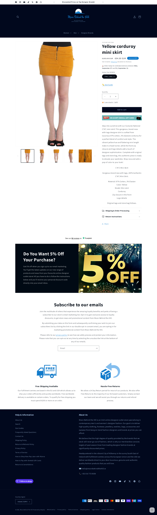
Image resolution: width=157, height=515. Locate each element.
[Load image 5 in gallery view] (85, 156)
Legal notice (95, 509)
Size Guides (19, 428)
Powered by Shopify (39, 510)
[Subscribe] (96, 348)
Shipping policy (85, 509)
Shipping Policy (21, 440)
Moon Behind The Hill (26, 510)
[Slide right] (94, 155)
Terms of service (73, 509)
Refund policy (51, 509)
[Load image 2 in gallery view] (42, 156)
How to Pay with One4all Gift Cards (28, 460)
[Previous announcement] (54, 2)
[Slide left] (17, 155)
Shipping (114, 62)
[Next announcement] (103, 2)
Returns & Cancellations (24, 464)
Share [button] (106, 224)
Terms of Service (21, 452)
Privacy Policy (20, 448)
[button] (17, 16)
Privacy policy (61, 509)
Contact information (108, 509)
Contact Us (19, 436)
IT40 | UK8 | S (109, 77)
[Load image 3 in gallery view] (56, 156)
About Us (18, 420)
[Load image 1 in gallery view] (27, 156)
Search (17, 424)
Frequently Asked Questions (25, 432)
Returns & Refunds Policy (24, 444)
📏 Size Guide (107, 85)
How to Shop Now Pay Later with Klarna (30, 456)
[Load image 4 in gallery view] (70, 156)
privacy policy (61, 335)
